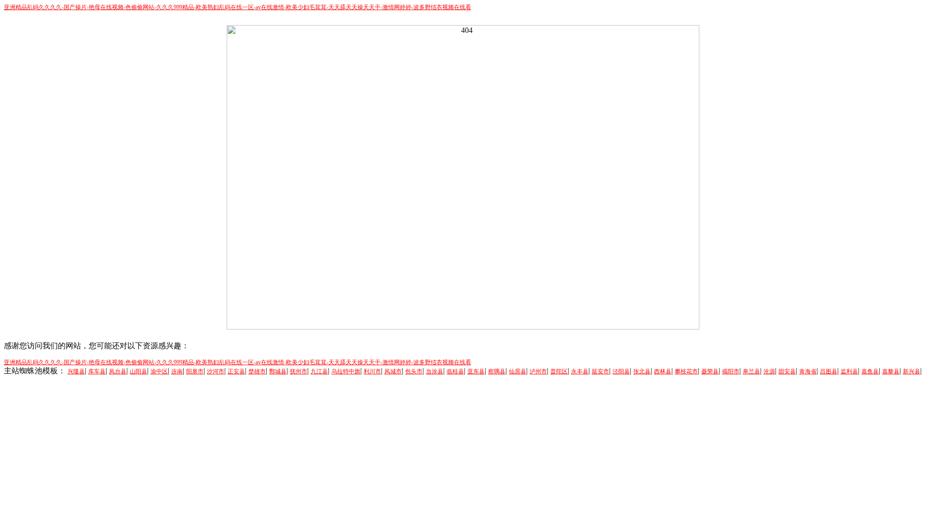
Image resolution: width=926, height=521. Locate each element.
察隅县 (496, 371)
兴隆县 (76, 371)
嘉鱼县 (870, 371)
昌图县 (828, 371)
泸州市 (538, 371)
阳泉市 (195, 371)
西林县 (662, 371)
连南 (177, 371)
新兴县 (911, 371)
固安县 (787, 371)
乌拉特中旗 (345, 371)
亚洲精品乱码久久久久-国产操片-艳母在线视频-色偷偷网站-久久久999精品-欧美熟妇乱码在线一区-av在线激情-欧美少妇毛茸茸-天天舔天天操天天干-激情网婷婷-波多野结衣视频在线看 (237, 7)
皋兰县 (751, 371)
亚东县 (476, 371)
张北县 (642, 371)
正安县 (236, 371)
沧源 (769, 371)
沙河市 (215, 371)
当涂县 (434, 371)
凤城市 (393, 371)
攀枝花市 (686, 371)
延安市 (600, 371)
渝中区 (159, 371)
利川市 (372, 371)
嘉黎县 (890, 371)
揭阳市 (730, 371)
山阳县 (138, 371)
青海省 (808, 371)
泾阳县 (621, 371)
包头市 (413, 371)
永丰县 (579, 371)
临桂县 (455, 371)
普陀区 (559, 371)
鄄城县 (277, 371)
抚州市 (298, 371)
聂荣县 (710, 371)
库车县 (97, 371)
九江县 (319, 371)
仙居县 (517, 371)
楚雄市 (257, 371)
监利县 (849, 371)
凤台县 (117, 371)
